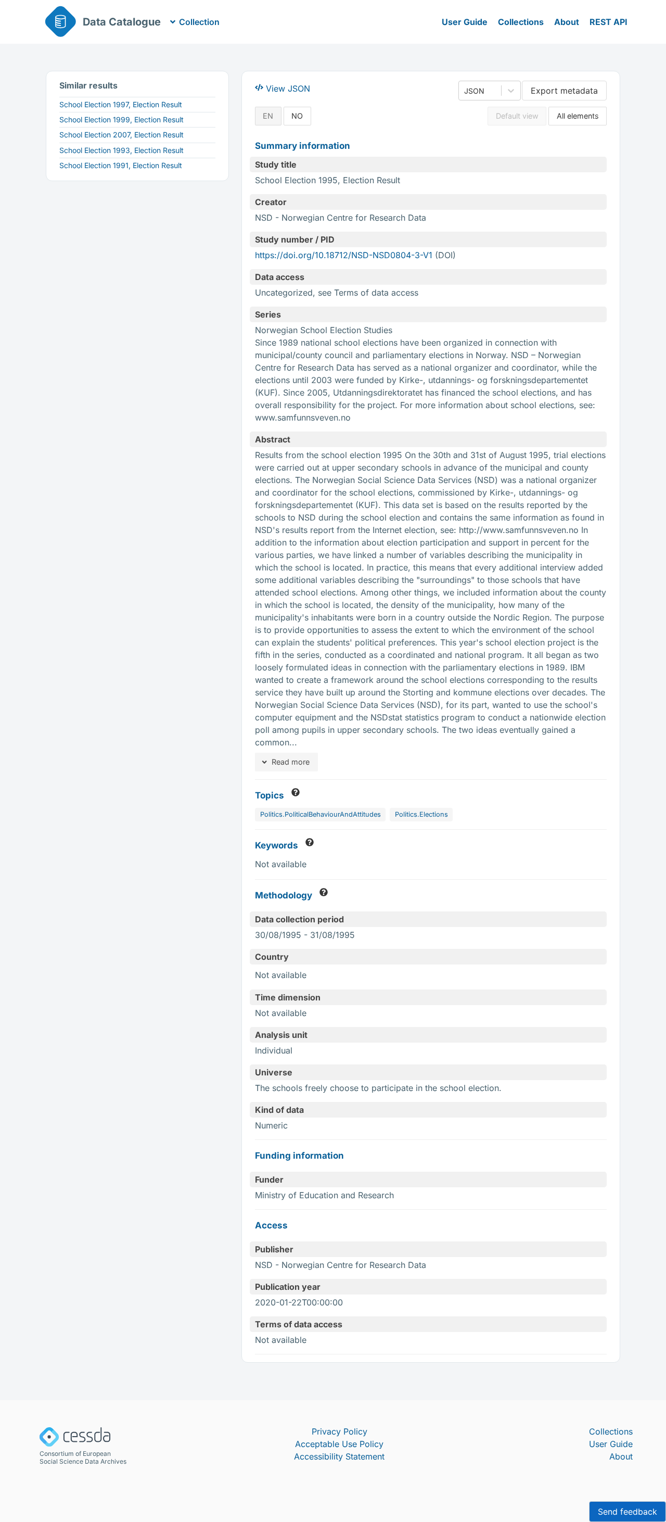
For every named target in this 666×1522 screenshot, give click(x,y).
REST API (608, 22)
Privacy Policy (339, 1431)
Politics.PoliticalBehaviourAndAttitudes (320, 814)
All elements (578, 115)
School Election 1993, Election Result (121, 150)
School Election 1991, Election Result (120, 165)
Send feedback (627, 1511)
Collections (521, 22)
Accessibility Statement (339, 1456)
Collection (199, 22)
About (566, 22)
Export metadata (564, 90)
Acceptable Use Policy (339, 1444)
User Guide (465, 22)
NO (297, 115)
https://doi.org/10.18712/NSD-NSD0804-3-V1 (343, 255)
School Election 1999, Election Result (121, 119)
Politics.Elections (421, 814)
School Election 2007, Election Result (121, 134)
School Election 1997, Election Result (120, 104)
